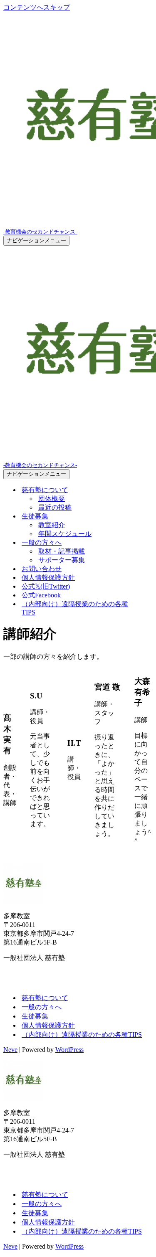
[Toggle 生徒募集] (148, 516)
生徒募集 (35, 1016)
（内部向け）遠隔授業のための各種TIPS (75, 608)
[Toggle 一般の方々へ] (148, 542)
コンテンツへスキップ (36, 7)
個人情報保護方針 (48, 577)
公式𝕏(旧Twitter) (46, 586)
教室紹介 (51, 524)
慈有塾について (45, 997)
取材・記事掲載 (61, 551)
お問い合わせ (42, 568)
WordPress (69, 1049)
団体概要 (51, 498)
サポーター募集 (61, 560)
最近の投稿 (55, 507)
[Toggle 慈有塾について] (148, 490)
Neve (10, 1049)
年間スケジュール (65, 533)
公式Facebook (41, 595)
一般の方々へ (42, 1007)
